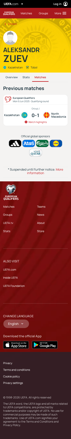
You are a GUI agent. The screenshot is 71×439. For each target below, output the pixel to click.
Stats (26, 77)
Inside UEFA (10, 277)
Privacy (7, 363)
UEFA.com (9, 269)
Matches (40, 77)
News (40, 214)
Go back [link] (12, 23)
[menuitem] (26, 13)
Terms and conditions (16, 370)
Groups (7, 214)
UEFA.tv (8, 223)
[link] (26, 13)
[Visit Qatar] (35, 152)
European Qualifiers (9, 13)
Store (40, 231)
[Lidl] (56, 143)
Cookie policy (11, 376)
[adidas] (15, 143)
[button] (59, 13)
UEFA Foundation (14, 286)
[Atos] (28, 143)
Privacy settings (13, 383)
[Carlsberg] (42, 143)
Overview (12, 77)
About (41, 223)
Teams (41, 206)
